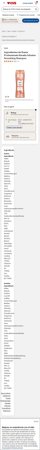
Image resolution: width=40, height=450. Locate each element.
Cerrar (36, 421)
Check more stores (14, 127)
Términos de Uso (17, 448)
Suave (6, 48)
